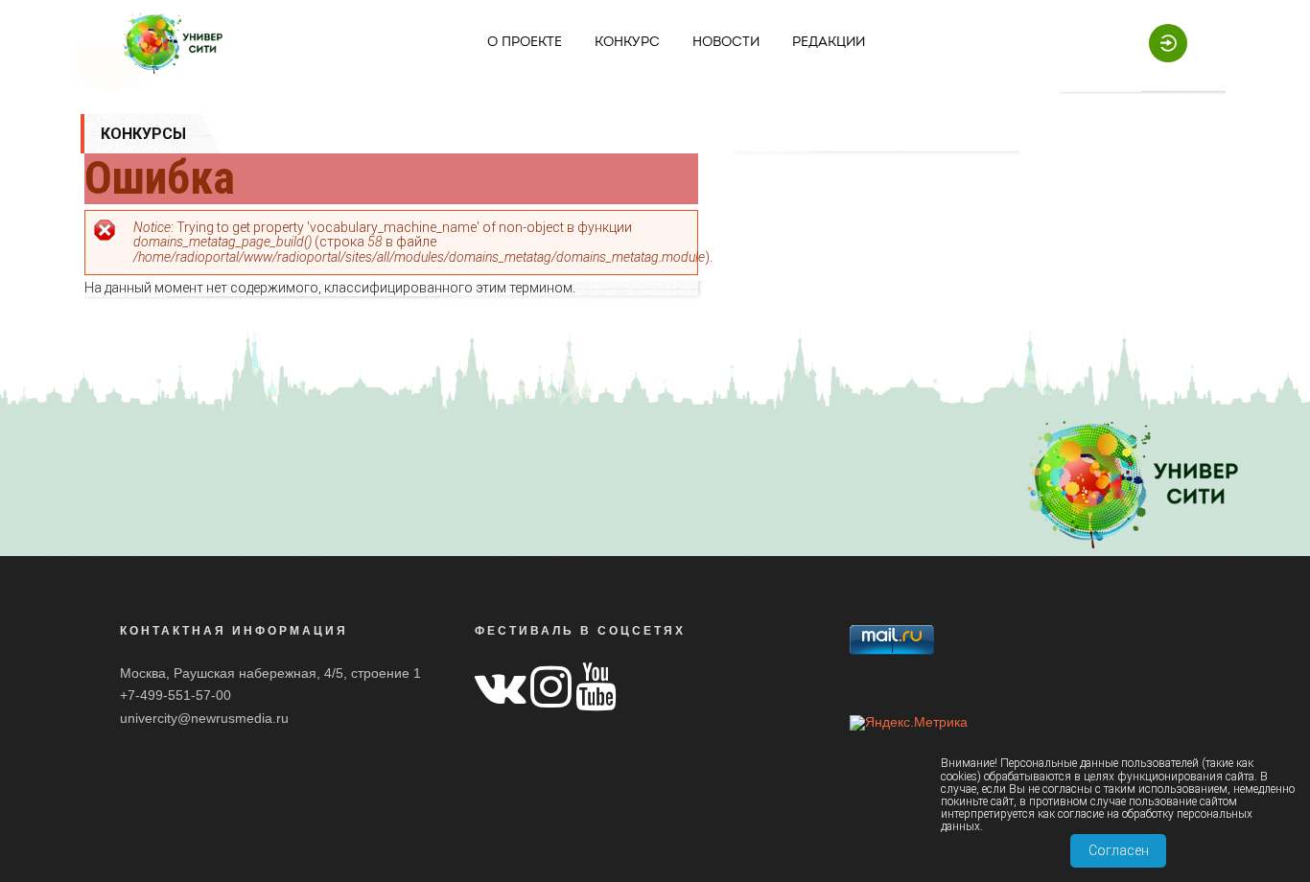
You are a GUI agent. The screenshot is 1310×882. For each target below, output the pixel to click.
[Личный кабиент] (1158, 42)
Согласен (1118, 850)
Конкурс (627, 42)
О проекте (524, 42)
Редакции (828, 42)
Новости (726, 42)
